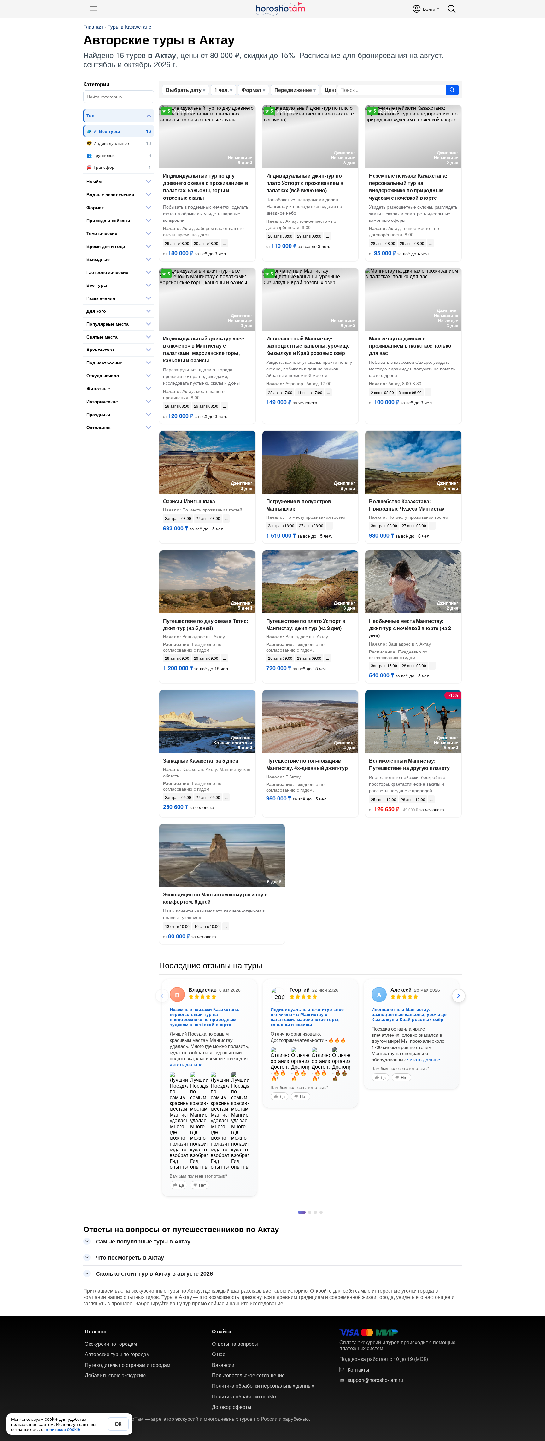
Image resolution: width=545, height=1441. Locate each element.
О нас (218, 1354)
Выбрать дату (184, 89)
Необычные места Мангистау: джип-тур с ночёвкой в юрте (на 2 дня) (410, 628)
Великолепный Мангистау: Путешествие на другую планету (409, 764)
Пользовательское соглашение (248, 1375)
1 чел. (221, 89)
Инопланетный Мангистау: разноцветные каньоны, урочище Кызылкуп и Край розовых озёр (308, 346)
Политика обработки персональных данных (263, 1386)
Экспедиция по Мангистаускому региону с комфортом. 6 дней (215, 898)
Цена (331, 89)
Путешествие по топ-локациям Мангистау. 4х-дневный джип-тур (307, 764)
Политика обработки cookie (244, 1396)
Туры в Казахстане (129, 27)
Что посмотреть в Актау (130, 1257)
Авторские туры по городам (117, 1354)
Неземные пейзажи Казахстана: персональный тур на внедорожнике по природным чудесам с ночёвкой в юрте (408, 186)
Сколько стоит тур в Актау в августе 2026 (154, 1273)
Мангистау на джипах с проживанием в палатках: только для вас (410, 346)
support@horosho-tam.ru (375, 1380)
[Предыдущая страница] (162, 996)
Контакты (358, 1370)
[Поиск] (451, 9)
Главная (93, 27)
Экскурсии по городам (111, 1344)
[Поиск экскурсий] (452, 90)
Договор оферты (231, 1407)
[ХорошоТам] (280, 9)
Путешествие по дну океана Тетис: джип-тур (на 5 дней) (205, 624)
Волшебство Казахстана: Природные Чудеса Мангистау (406, 505)
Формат (251, 89)
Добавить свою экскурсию (115, 1375)
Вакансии (223, 1365)
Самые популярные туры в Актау (143, 1241)
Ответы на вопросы (235, 1344)
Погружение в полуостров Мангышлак (298, 505)
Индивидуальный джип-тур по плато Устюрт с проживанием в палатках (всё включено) (304, 183)
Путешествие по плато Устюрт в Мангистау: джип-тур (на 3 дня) (305, 624)
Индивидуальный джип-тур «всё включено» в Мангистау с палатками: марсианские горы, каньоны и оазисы (203, 349)
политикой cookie (62, 1429)
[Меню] (93, 9)
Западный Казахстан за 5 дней (200, 760)
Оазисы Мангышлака (189, 501)
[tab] (302, 1212)
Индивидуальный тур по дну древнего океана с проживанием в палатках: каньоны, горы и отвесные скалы (205, 186)
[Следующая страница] (459, 996)
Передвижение (293, 89)
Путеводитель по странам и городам (127, 1365)
